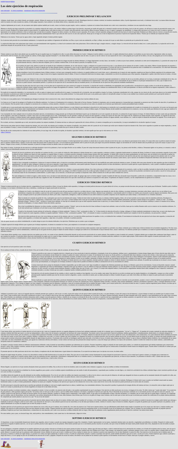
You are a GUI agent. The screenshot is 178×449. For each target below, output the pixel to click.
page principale (5, 10)
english (3, 1)
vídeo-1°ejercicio (6, 132)
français (7, 1)
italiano (12, 1)
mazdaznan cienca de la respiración (34, 10)
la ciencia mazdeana (17, 10)
